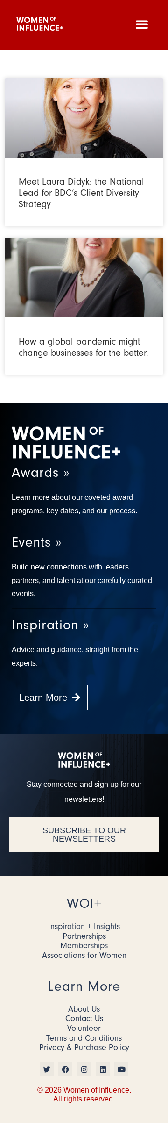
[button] (142, 24)
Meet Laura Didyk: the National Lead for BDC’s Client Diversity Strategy (81, 192)
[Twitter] (47, 1069)
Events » (37, 542)
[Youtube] (121, 1069)
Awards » (41, 472)
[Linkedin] (103, 1069)
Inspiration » (50, 625)
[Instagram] (84, 1069)
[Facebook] (65, 1069)
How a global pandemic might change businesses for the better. (83, 347)
